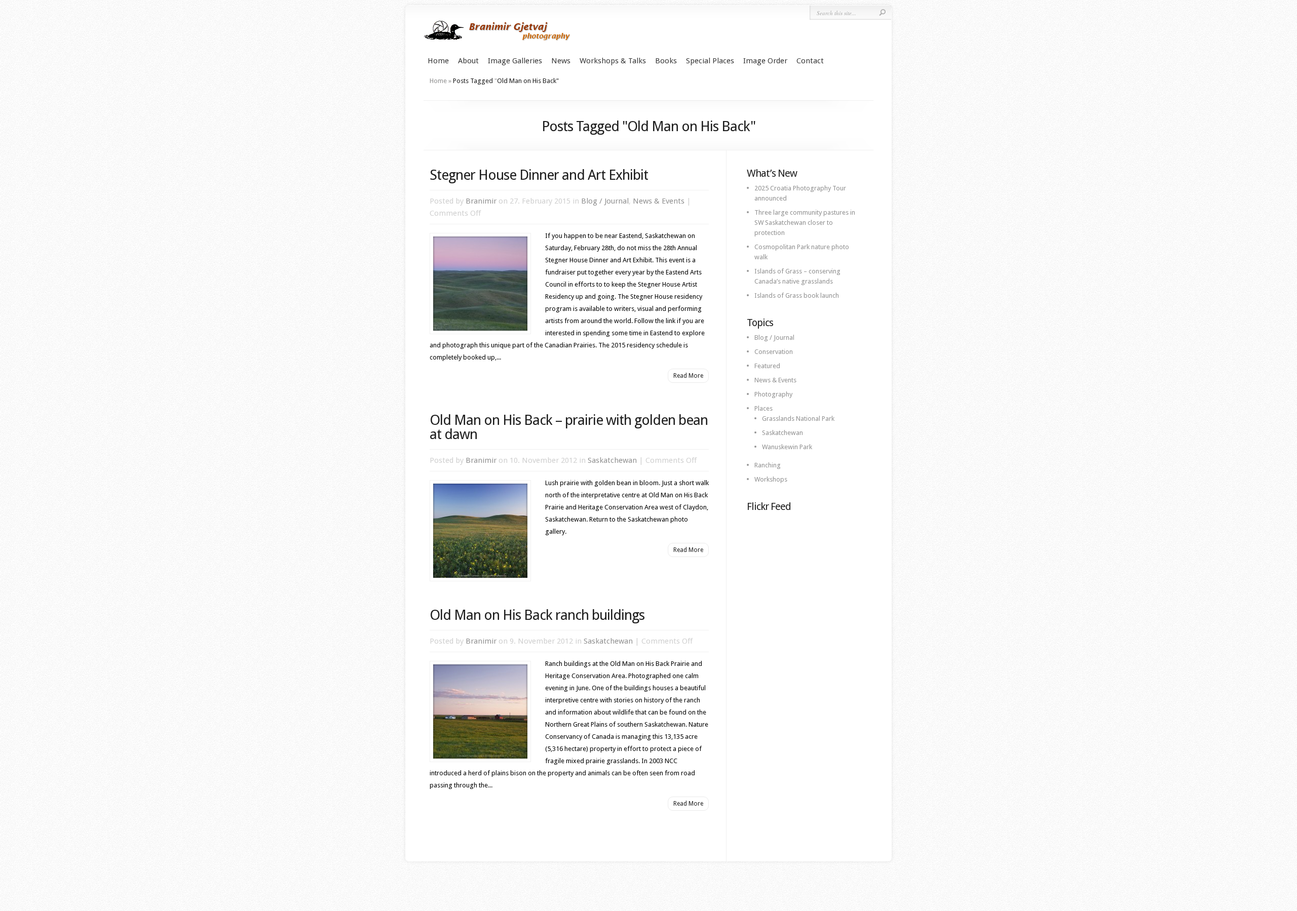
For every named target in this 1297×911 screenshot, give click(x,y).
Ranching (767, 465)
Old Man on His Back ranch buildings (537, 615)
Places (763, 408)
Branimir (481, 201)
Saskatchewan (612, 460)
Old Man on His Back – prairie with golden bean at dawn (569, 427)
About (468, 60)
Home (438, 60)
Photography (773, 394)
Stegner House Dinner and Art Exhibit (539, 175)
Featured (767, 366)
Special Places (710, 60)
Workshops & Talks (613, 60)
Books (666, 60)
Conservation (773, 351)
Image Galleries (515, 60)
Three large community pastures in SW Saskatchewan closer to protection (804, 222)
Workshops (770, 479)
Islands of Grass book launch (796, 295)
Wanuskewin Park (787, 447)
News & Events (658, 201)
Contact (810, 60)
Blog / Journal (605, 201)
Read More (688, 375)
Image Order (765, 60)
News (560, 60)
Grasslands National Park (798, 418)
